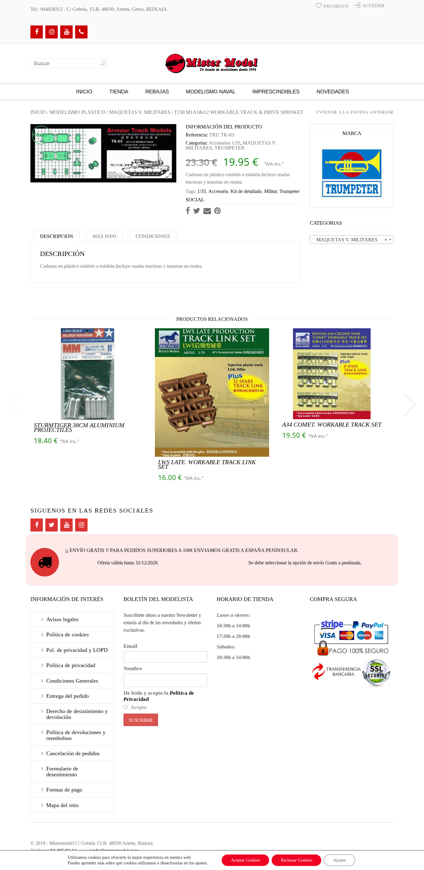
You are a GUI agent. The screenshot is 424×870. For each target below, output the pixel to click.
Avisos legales (62, 619)
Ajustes (339, 860)
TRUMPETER (229, 147)
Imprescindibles (276, 92)
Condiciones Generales (72, 681)
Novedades (333, 92)
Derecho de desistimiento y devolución (77, 714)
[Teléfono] (81, 31)
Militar (270, 191)
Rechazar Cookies (296, 860)
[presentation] (13, 405)
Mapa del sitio (62, 805)
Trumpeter (289, 191)
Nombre (133, 668)
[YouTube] (66, 31)
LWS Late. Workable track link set (207, 464)
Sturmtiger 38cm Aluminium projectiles (79, 427)
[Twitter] (51, 524)
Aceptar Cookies (245, 860)
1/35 (201, 191)
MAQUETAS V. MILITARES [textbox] (350, 239)
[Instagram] (51, 31)
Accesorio (218, 191)
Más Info (104, 236)
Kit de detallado (246, 191)
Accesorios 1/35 (224, 143)
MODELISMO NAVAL (210, 92)
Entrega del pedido (67, 696)
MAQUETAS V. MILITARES (139, 112)
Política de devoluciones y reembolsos (76, 735)
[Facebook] (36, 31)
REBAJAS (157, 92)
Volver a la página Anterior (356, 112)
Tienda (118, 92)
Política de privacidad (70, 665)
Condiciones (153, 236)
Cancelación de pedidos (73, 753)
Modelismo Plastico (78, 112)
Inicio (84, 92)
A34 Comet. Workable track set (331, 424)
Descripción (56, 236)
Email (130, 646)
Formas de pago (64, 790)
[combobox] (352, 239)
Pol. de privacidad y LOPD (77, 650)
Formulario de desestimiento (62, 771)
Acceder (373, 5)
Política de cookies (67, 634)
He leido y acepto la (159, 696)
